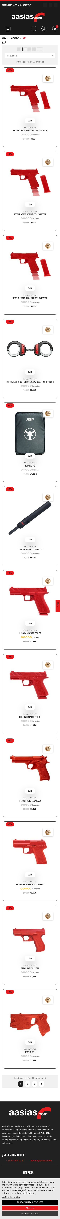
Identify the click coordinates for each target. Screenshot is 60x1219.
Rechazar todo (30, 1213)
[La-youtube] (45, 5)
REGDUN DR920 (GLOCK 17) (30, 633)
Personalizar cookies (30, 1202)
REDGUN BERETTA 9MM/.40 (30, 801)
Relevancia (30, 55)
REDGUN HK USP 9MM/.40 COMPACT (30, 884)
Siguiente (41, 1084)
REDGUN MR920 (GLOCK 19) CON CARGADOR (30, 298)
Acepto (30, 1207)
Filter (58, 604)
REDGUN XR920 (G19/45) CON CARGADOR (30, 214)
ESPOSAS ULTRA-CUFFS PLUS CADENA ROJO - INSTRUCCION (30, 382)
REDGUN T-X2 (30, 1052)
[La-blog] (56, 5)
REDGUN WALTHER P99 (30, 968)
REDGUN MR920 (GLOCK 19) (30, 717)
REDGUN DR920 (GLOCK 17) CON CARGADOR (30, 130)
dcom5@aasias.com (10, 5)
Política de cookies (11, 1197)
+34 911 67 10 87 (25, 5)
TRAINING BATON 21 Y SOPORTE (30, 549)
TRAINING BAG (30, 465)
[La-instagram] (50, 5)
